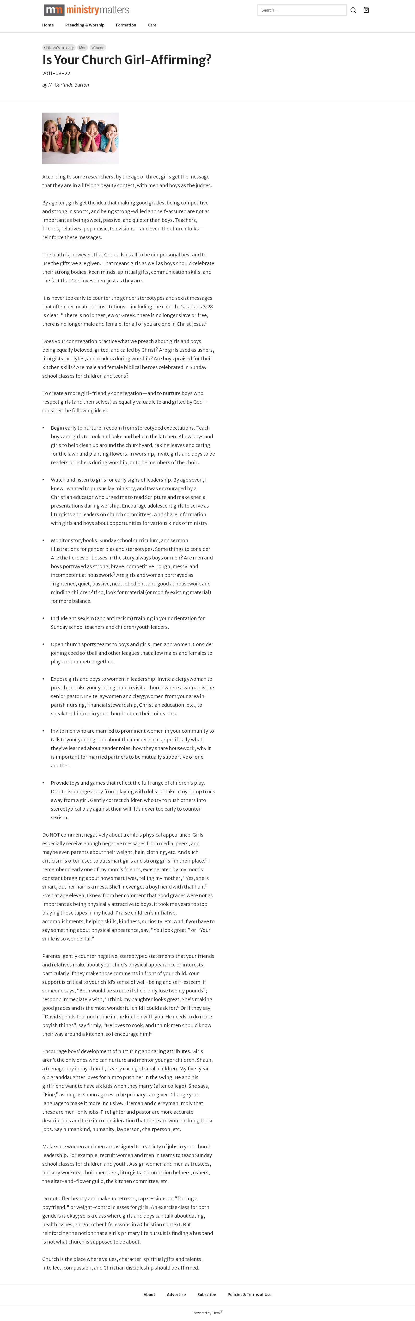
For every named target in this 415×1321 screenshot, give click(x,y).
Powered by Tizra (207, 1313)
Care (152, 25)
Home (48, 25)
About (149, 1294)
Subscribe (206, 1294)
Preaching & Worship (84, 25)
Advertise (176, 1294)
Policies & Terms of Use (250, 1294)
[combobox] (302, 10)
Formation (126, 25)
